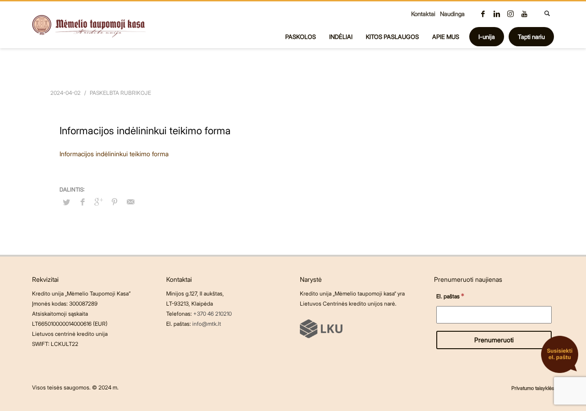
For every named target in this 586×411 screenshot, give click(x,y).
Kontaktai (423, 13)
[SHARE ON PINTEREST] (114, 201)
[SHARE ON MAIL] (130, 201)
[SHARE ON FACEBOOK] (82, 201)
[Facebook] (483, 14)
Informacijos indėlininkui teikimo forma (114, 154)
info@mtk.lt (206, 323)
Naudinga (452, 13)
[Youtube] (524, 14)
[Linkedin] (497, 14)
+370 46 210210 (212, 313)
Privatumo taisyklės (532, 388)
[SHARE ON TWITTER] (66, 202)
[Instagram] (510, 14)
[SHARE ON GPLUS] (98, 201)
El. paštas (450, 296)
